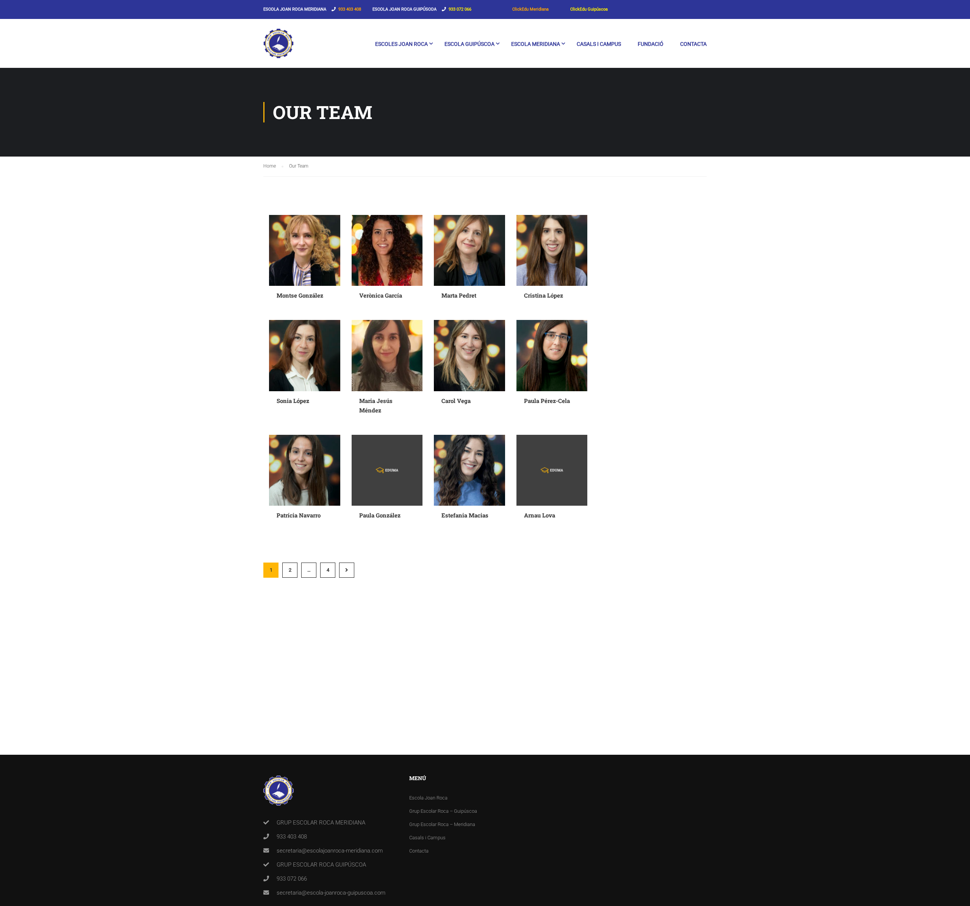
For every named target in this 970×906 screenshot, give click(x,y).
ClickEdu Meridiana (530, 9)
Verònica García (380, 295)
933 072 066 (460, 9)
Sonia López (293, 400)
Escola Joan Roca (428, 798)
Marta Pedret (458, 295)
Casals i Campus (599, 44)
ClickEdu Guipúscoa (589, 9)
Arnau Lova (539, 515)
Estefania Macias (464, 515)
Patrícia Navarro (299, 515)
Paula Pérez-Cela (547, 400)
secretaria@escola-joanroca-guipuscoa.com (331, 892)
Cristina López (543, 295)
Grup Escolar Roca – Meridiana (442, 824)
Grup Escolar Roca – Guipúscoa (443, 811)
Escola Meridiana (535, 44)
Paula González (380, 515)
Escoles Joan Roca (401, 44)
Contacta (693, 44)
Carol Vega (456, 400)
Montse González (300, 295)
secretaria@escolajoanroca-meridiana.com (330, 850)
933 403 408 (349, 9)
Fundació (650, 44)
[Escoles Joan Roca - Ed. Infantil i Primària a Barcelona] (278, 47)
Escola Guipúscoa (469, 44)
